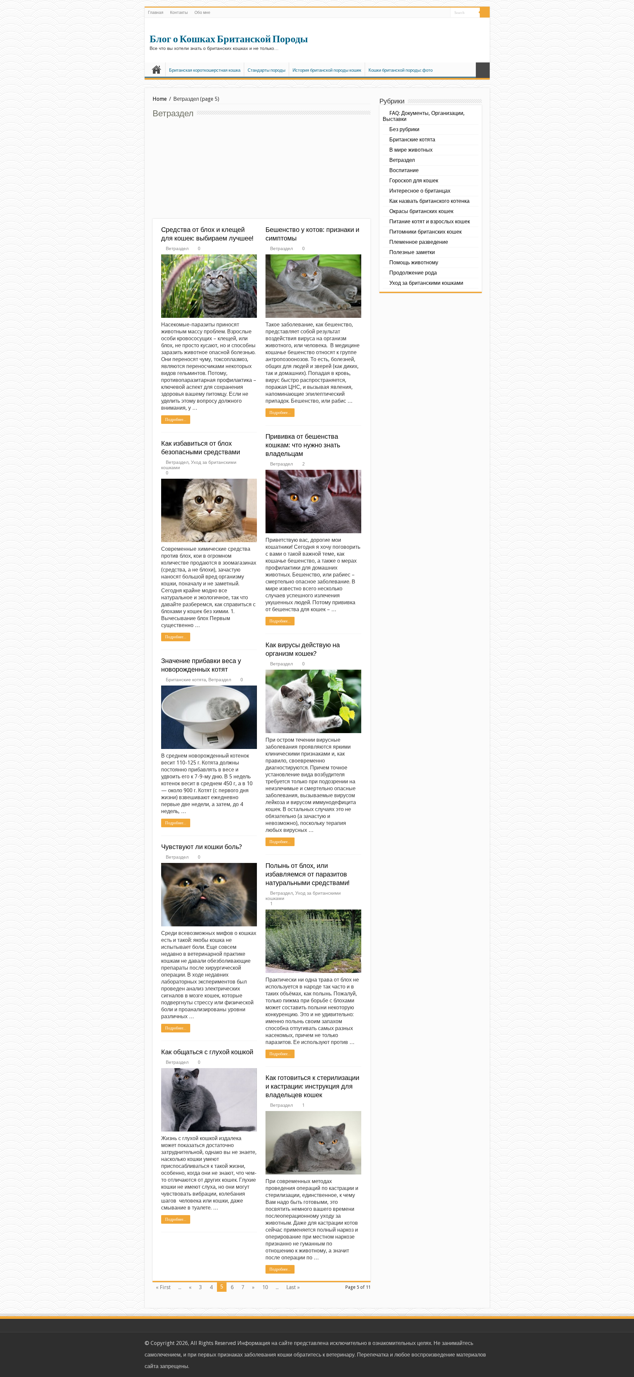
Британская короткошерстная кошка (204, 70)
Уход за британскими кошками (426, 283)
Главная (155, 12)
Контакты (179, 12)
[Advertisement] (261, 169)
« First (163, 1287)
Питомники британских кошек (425, 232)
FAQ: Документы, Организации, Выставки (424, 116)
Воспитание (404, 170)
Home (160, 99)
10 (265, 1287)
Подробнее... (175, 419)
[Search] (485, 13)
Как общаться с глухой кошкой (207, 1052)
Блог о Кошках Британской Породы (229, 39)
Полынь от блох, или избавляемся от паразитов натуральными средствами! (307, 874)
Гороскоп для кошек (413, 180)
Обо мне (202, 12)
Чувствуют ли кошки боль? (201, 847)
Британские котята (186, 679)
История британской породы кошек (327, 70)
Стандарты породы (266, 70)
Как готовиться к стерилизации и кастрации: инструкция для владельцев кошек (312, 1086)
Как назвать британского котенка (429, 201)
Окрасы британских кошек (421, 211)
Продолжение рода (413, 273)
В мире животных (411, 150)
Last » (293, 1287)
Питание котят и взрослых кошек (429, 221)
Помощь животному (413, 262)
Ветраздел (177, 248)
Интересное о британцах (419, 191)
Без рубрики (404, 129)
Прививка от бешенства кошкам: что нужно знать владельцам (302, 445)
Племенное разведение (418, 242)
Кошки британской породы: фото (401, 70)
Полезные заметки (412, 252)
